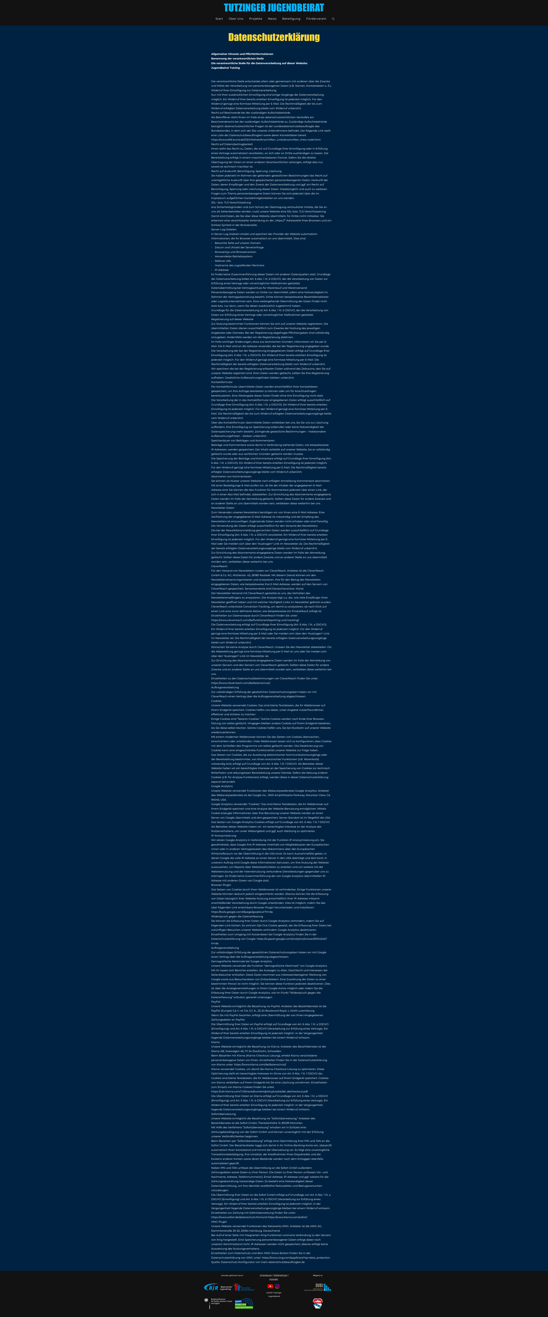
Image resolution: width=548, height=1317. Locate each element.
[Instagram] (277, 1286)
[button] (236, 19)
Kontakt (273, 1279)
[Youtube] (270, 1286)
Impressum (266, 1275)
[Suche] (333, 19)
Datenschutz (280, 1275)
